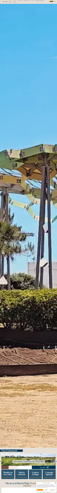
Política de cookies (43, 491)
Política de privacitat (47, 491)
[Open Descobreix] (16, 0)
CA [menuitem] (51, 1)
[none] (51, 1)
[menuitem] (51, 1)
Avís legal (51, 491)
